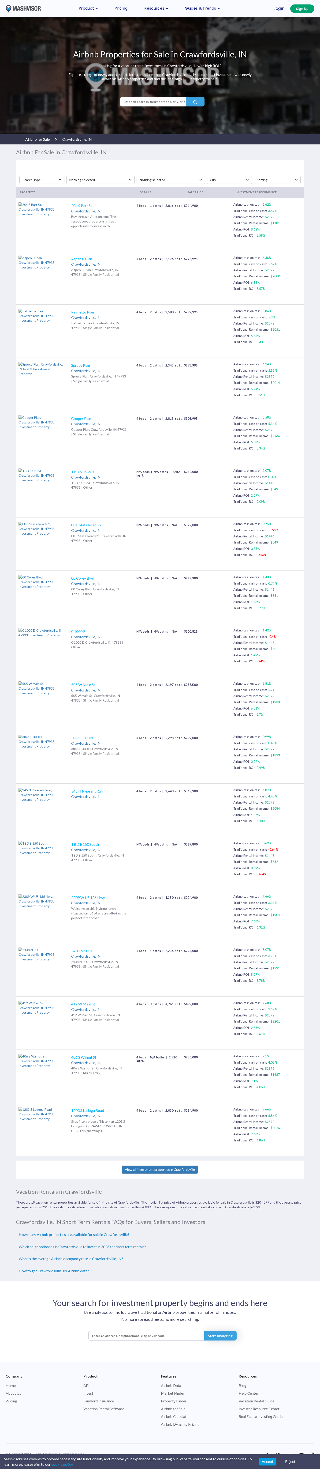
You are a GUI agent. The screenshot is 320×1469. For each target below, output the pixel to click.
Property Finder (173, 1401)
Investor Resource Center (259, 1408)
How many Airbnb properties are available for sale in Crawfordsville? (74, 1234)
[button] (41, 180)
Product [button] (86, 8)
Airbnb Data (171, 1385)
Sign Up (302, 8)
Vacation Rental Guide (256, 1401)
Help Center (248, 1393)
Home (11, 1385)
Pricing (121, 8)
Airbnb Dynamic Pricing (180, 1424)
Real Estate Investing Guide (261, 1416)
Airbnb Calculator (175, 1416)
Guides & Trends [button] (200, 8)
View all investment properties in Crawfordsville (160, 1169)
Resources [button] (154, 8)
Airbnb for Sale (173, 1408)
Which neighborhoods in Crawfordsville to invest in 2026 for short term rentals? (82, 1246)
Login (279, 8)
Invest (88, 1393)
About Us (13, 1393)
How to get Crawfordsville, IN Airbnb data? (54, 1271)
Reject (290, 1461)
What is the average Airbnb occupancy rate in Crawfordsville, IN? (71, 1258)
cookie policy (62, 1464)
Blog (242, 1385)
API (86, 1385)
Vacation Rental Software (103, 1408)
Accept (267, 1461)
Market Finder (172, 1393)
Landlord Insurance (98, 1401)
